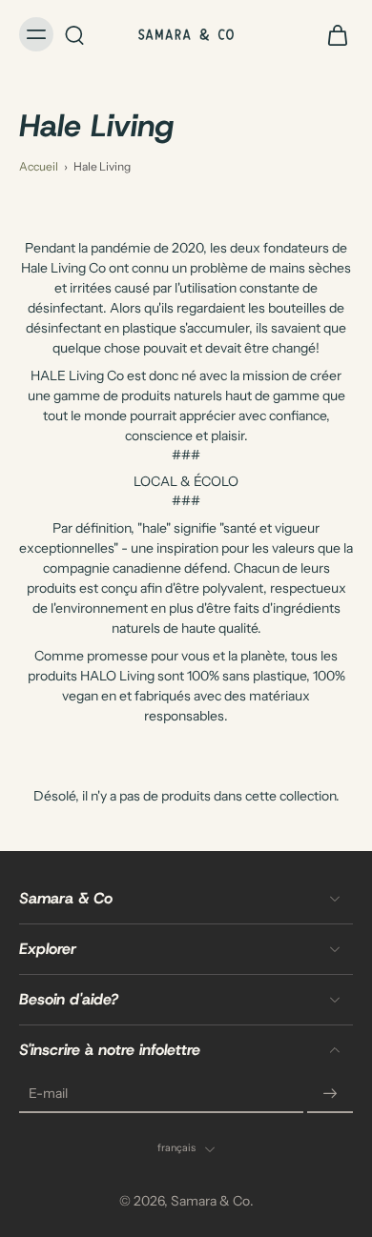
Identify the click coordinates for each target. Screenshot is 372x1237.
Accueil (38, 166)
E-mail (48, 1094)
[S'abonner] (330, 1094)
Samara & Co (210, 1200)
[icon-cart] (332, 34)
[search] (74, 34)
